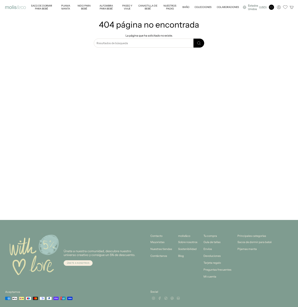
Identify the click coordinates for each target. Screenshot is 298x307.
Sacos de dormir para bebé (254, 242)
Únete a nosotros (78, 262)
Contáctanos (158, 256)
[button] (41, 7)
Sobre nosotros (187, 242)
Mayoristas (157, 242)
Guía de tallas (212, 242)
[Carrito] (292, 7)
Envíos (207, 249)
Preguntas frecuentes (217, 269)
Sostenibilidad (187, 249)
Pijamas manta (247, 249)
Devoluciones (212, 256)
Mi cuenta (209, 276)
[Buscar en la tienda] (198, 43)
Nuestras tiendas (161, 249)
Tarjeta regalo (212, 262)
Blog (181, 256)
